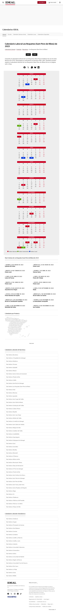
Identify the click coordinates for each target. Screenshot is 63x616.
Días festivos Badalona (12, 361)
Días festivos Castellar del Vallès (14, 430)
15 (23, 184)
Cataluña (18, 49)
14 (23, 96)
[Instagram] (14, 593)
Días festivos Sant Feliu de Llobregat (15, 478)
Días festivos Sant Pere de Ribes (14, 481)
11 (19, 199)
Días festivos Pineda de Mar (13, 377)
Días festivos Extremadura (12, 550)
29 (31, 157)
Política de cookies (46, 606)
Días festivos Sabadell (11, 367)
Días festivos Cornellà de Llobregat (15, 421)
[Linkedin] (38, 67)
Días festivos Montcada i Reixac (14, 462)
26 (23, 247)
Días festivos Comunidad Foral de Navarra (16, 563)
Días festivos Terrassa (11, 364)
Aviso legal (46, 599)
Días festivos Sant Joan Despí (13, 415)
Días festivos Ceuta (11, 572)
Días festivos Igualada (11, 396)
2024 (34, 54)
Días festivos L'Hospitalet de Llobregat (16, 358)
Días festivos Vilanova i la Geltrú (14, 503)
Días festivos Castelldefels (12, 434)
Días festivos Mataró (11, 370)
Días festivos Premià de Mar (13, 472)
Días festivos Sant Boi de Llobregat (15, 383)
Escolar (10, 34)
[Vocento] (11, 596)
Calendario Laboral (10, 49)
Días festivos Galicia (11, 553)
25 (27, 84)
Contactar (31, 596)
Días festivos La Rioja (11, 569)
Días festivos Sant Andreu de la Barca (15, 475)
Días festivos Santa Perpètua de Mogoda (16, 487)
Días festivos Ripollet (11, 411)
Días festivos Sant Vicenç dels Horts (15, 484)
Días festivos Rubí (10, 389)
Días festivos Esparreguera (13, 437)
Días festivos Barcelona (12, 354)
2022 (28, 54)
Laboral (4, 34)
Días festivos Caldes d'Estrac (13, 408)
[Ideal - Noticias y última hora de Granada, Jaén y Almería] (10, 2)
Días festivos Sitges (11, 491)
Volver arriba (51, 609)
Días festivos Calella (11, 380)
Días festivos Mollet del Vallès (13, 418)
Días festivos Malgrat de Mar (13, 427)
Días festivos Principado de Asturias (15, 525)
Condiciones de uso (41, 601)
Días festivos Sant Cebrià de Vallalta (15, 424)
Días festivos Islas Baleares (13, 528)
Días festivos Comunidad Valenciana (15, 547)
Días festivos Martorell (12, 453)
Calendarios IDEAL (10, 30)
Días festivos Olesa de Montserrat (14, 465)
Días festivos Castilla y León (13, 541)
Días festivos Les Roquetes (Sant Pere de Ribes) (18, 386)
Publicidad (43, 604)
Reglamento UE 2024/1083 (35, 599)
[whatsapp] (32, 67)
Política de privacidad (34, 604)
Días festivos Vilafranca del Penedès (15, 500)
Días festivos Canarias (11, 531)
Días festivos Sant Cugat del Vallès (15, 399)
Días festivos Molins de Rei (13, 459)
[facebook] (25, 67)
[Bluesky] (35, 67)
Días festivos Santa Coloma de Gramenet (16, 373)
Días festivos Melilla (11, 575)
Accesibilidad (32, 601)
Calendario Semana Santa (19, 34)
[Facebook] (8, 594)
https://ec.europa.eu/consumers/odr (37, 593)
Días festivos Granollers (12, 446)
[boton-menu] (60, 2)
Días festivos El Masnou (12, 456)
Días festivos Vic (10, 494)
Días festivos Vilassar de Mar (13, 506)
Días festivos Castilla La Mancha (14, 537)
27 (23, 157)
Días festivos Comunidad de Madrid (15, 556)
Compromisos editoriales (35, 606)
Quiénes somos (38, 596)
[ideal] (11, 583)
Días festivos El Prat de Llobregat (14, 468)
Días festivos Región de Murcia (14, 560)
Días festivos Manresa (11, 392)
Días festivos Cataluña (11, 544)
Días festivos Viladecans (12, 497)
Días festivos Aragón (11, 522)
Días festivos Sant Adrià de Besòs (14, 402)
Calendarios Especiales (43, 34)
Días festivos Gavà (10, 443)
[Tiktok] (20, 593)
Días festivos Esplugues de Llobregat (15, 440)
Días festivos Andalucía (12, 518)
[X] (28, 67)
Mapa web (50, 604)
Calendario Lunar (32, 34)
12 (31, 213)
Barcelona (25, 49)
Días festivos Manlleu (11, 449)
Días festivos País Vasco (12, 566)
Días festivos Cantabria (12, 534)
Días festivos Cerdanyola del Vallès (15, 405)
